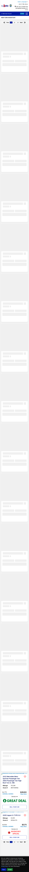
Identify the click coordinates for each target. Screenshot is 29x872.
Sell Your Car (14, 807)
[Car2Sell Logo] (6, 6)
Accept (10, 869)
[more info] (14, 773)
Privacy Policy (4, 866)
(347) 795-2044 (23, 4)
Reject (3, 869)
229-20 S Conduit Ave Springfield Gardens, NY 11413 (21, 8)
